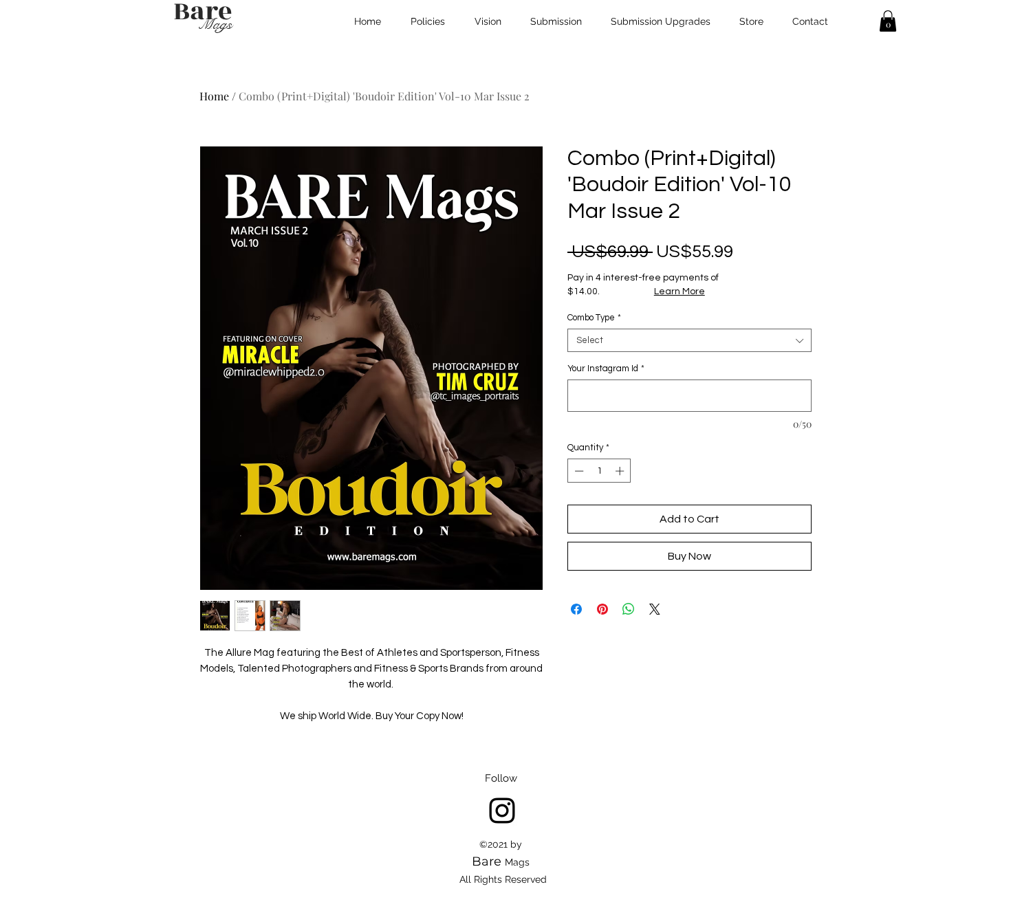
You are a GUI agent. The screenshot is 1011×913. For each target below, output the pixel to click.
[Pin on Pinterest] (602, 609)
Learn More (679, 291)
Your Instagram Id (605, 368)
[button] (888, 21)
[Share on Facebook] (576, 609)
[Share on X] (654, 609)
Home (214, 96)
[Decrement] (577, 471)
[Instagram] (502, 810)
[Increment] (621, 471)
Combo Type (594, 317)
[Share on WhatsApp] (628, 609)
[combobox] (689, 340)
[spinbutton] (599, 471)
